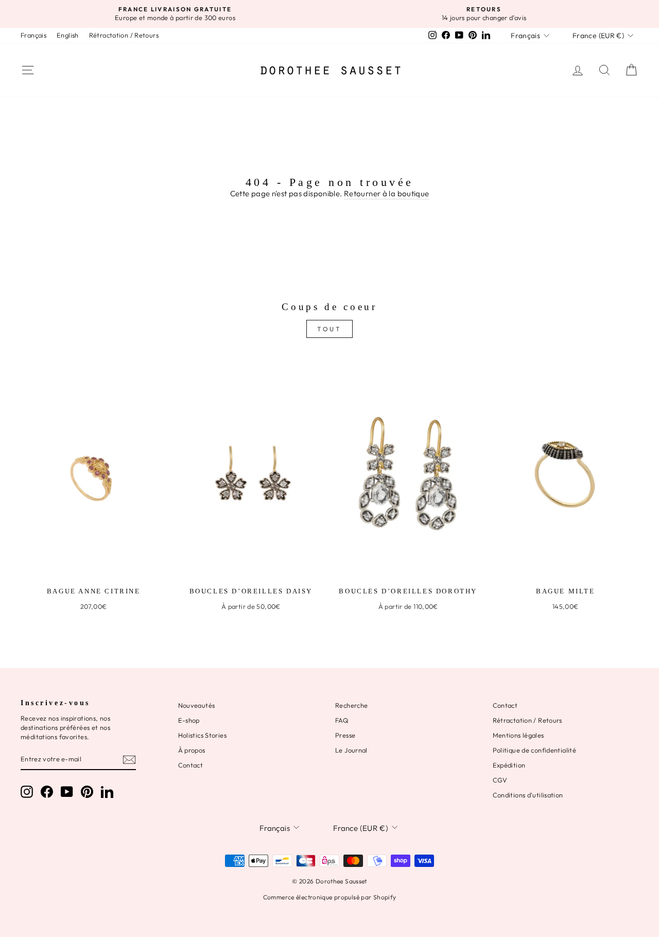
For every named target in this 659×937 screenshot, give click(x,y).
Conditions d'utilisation (528, 795)
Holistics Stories (202, 735)
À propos (191, 750)
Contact (190, 765)
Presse (345, 735)
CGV (500, 780)
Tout (329, 329)
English (68, 35)
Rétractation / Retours (124, 35)
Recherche (351, 705)
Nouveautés (196, 705)
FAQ (341, 720)
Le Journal (351, 750)
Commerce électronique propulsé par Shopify (329, 897)
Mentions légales (518, 735)
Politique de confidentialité (535, 750)
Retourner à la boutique (386, 193)
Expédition (509, 765)
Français (33, 35)
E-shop (189, 720)
